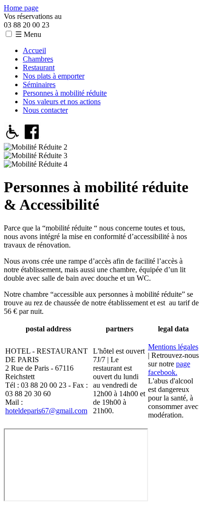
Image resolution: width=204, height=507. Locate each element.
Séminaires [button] (39, 84)
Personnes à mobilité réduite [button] (65, 93)
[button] (9, 34)
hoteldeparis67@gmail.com (46, 411)
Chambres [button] (38, 59)
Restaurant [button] (39, 67)
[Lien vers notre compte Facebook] (32, 138)
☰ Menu (28, 34)
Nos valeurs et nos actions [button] (62, 102)
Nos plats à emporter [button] (53, 76)
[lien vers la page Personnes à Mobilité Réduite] (12, 138)
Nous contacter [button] (45, 110)
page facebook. (169, 368)
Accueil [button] (34, 50)
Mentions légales (173, 347)
